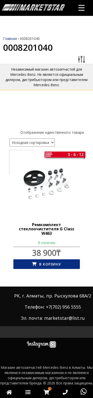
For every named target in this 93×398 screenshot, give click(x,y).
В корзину (50, 264)
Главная (10, 38)
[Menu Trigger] (81, 7)
